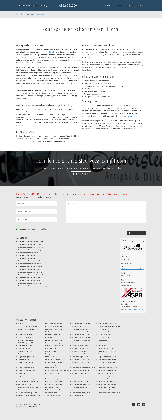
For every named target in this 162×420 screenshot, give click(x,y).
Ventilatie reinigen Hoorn (105, 348)
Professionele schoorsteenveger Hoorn (57, 370)
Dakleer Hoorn (22, 373)
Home (18, 14)
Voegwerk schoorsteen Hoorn (107, 357)
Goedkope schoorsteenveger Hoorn (29, 395)
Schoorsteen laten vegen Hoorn (81, 332)
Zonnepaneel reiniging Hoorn (107, 376)
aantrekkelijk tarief (48, 52)
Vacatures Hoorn (103, 345)
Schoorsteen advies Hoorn (53, 395)
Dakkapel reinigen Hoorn (25, 362)
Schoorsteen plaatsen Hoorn (80, 343)
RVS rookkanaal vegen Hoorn (54, 390)
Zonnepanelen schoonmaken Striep (29, 280)
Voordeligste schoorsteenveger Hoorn (109, 365)
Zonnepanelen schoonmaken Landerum (30, 266)
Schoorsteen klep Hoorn (79, 329)
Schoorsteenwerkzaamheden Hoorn (109, 326)
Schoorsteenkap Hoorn (79, 379)
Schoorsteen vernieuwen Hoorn (81, 359)
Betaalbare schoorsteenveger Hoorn (29, 329)
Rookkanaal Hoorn (51, 376)
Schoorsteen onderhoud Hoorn (81, 340)
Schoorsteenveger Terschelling (31, 5)
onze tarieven (125, 116)
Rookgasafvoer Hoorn (52, 373)
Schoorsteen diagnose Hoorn (81, 323)
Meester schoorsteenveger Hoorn (55, 343)
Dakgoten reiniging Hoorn (26, 357)
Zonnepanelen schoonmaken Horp (28, 258)
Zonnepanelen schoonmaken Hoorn (33, 14)
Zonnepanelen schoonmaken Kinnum (29, 263)
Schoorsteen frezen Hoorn (80, 326)
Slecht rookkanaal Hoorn (105, 332)
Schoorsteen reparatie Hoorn (81, 348)
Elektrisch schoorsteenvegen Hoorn (28, 379)
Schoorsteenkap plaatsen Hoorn (82, 384)
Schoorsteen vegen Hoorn (80, 357)
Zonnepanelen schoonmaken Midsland (30, 272)
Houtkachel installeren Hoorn (54, 329)
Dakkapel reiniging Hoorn (26, 365)
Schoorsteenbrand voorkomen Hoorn (83, 368)
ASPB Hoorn (21, 323)
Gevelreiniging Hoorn (24, 390)
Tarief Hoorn (101, 343)
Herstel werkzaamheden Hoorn (54, 323)
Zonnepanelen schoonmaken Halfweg (29, 250)
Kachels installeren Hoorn (53, 334)
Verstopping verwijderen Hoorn (107, 351)
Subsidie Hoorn (102, 340)
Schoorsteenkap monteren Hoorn (82, 381)
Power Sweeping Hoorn (52, 365)
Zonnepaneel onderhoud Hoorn (107, 370)
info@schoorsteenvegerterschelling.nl (132, 269)
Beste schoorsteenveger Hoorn (27, 326)
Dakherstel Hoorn (23, 359)
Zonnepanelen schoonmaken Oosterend (30, 275)
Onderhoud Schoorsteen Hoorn (55, 359)
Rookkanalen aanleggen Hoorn (54, 384)
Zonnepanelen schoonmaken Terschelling (30, 283)
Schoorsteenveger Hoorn (79, 395)
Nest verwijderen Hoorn (52, 348)
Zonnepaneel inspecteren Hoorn (108, 368)
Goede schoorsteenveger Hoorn (27, 393)
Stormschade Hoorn (104, 337)
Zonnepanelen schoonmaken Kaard (29, 261)
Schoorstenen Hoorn (104, 329)
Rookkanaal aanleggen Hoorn (54, 379)
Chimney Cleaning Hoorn (25, 337)
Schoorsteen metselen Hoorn (81, 337)
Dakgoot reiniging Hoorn (25, 351)
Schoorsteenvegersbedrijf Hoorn (108, 323)
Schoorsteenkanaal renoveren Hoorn (83, 376)
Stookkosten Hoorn (104, 334)
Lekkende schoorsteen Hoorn (54, 340)
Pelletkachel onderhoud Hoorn (54, 362)
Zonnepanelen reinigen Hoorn (107, 387)
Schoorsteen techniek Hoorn (80, 354)
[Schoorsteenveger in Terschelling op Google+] (144, 404)
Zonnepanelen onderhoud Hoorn (108, 384)
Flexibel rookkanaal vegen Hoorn (28, 381)
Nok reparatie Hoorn (51, 354)
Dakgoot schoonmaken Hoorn (27, 354)
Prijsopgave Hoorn (51, 368)
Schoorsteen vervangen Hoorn (81, 362)
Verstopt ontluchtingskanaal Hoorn (108, 354)
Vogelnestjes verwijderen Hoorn (107, 362)
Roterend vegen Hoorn (52, 387)
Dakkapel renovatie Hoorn (26, 368)
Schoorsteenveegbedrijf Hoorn (81, 393)
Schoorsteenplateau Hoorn (80, 387)
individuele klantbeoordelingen (133, 309)
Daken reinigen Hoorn (24, 348)
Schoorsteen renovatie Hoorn (81, 345)
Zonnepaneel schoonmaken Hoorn (108, 379)
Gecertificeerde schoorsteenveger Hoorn (30, 387)
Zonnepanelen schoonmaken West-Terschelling (32, 286)
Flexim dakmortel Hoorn (25, 384)
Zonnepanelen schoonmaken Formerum (30, 247)
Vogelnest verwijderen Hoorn (107, 359)
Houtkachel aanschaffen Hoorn (54, 326)
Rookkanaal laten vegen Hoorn (54, 381)
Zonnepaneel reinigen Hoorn (106, 373)
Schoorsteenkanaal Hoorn (80, 373)
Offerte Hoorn (49, 357)
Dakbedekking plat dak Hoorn (27, 343)
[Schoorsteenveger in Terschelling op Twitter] (139, 404)
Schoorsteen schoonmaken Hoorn (82, 351)
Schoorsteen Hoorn (51, 393)
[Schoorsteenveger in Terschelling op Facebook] (134, 404)
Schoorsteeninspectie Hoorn (80, 370)
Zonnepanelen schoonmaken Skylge (29, 277)
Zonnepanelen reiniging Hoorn (107, 390)
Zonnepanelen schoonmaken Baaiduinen (30, 241)
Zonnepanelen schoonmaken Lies (28, 269)
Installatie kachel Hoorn (52, 332)
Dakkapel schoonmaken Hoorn (27, 370)
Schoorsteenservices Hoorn (80, 390)
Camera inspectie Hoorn (25, 334)
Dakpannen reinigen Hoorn (26, 376)
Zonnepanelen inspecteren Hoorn (108, 381)
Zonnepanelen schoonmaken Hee (28, 252)
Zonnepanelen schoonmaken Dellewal (29, 244)
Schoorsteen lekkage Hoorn (80, 334)
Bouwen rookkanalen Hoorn (26, 332)
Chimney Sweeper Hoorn (25, 340)
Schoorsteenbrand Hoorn (79, 365)
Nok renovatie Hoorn (51, 351)
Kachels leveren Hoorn (52, 337)
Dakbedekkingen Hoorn (25, 345)
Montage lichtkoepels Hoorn (54, 345)
